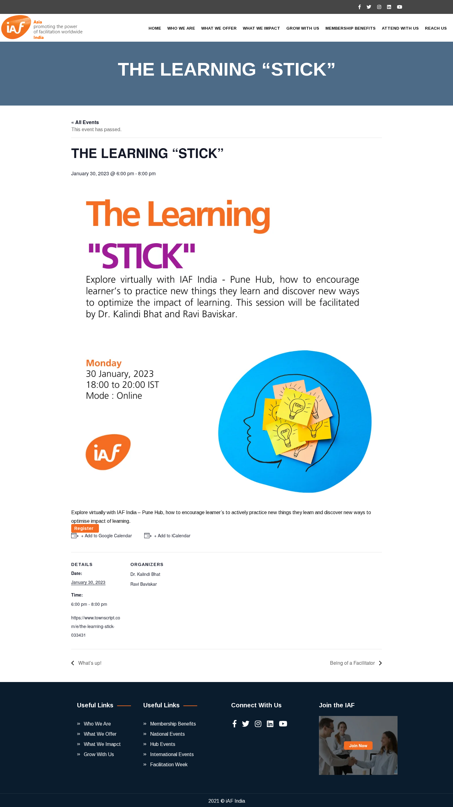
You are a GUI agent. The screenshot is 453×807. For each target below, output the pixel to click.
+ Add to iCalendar (172, 535)
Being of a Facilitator (353, 662)
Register (85, 528)
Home (155, 28)
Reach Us (436, 28)
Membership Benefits (173, 723)
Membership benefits (350, 28)
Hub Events (162, 744)
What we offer (219, 28)
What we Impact (261, 28)
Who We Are (97, 723)
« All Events (85, 122)
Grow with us (302, 28)
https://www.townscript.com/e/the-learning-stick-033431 (95, 626)
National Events (167, 734)
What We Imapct (102, 744)
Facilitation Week (169, 764)
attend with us (400, 28)
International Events (172, 754)
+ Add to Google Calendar (106, 535)
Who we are (181, 28)
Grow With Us (99, 754)
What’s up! (89, 662)
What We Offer (100, 734)
